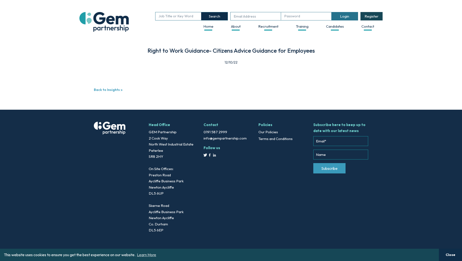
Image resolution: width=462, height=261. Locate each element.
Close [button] (450, 255)
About (236, 26)
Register (372, 16)
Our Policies (268, 132)
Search (214, 16)
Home (208, 26)
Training (302, 26)
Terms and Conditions (275, 138)
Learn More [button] (146, 254)
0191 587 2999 (215, 132)
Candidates (335, 26)
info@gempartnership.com (225, 138)
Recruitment (268, 26)
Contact (367, 26)
